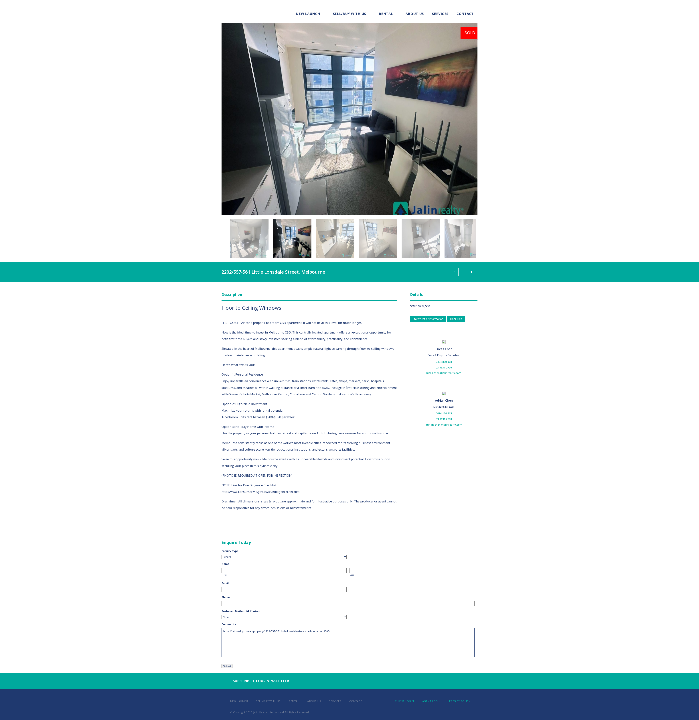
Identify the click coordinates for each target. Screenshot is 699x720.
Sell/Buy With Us (349, 13)
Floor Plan (456, 319)
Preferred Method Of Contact (241, 611)
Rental (386, 13)
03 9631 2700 (444, 367)
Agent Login (431, 701)
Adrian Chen (444, 400)
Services (440, 13)
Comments (229, 624)
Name (225, 564)
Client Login (404, 701)
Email (225, 583)
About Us (415, 13)
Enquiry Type (230, 551)
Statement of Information (428, 319)
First (224, 574)
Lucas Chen (443, 349)
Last (352, 574)
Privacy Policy (459, 701)
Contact (465, 13)
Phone (226, 597)
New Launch (308, 13)
